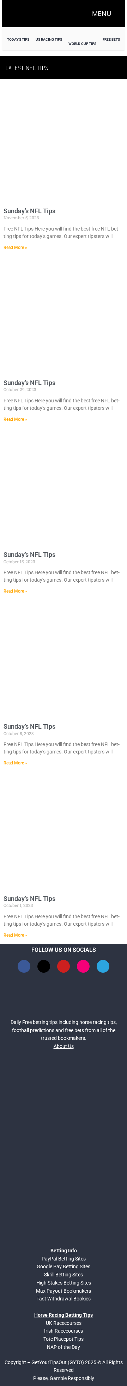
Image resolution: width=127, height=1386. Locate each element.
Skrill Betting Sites (63, 1274)
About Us (64, 1046)
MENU (101, 13)
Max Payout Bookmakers (63, 1291)
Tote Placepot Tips (63, 1339)
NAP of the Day (63, 1347)
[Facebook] (24, 966)
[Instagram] (83, 966)
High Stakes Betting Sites (63, 1283)
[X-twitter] (43, 966)
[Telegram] (103, 966)
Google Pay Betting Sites (63, 1266)
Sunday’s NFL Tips (29, 211)
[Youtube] (63, 966)
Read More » (15, 247)
